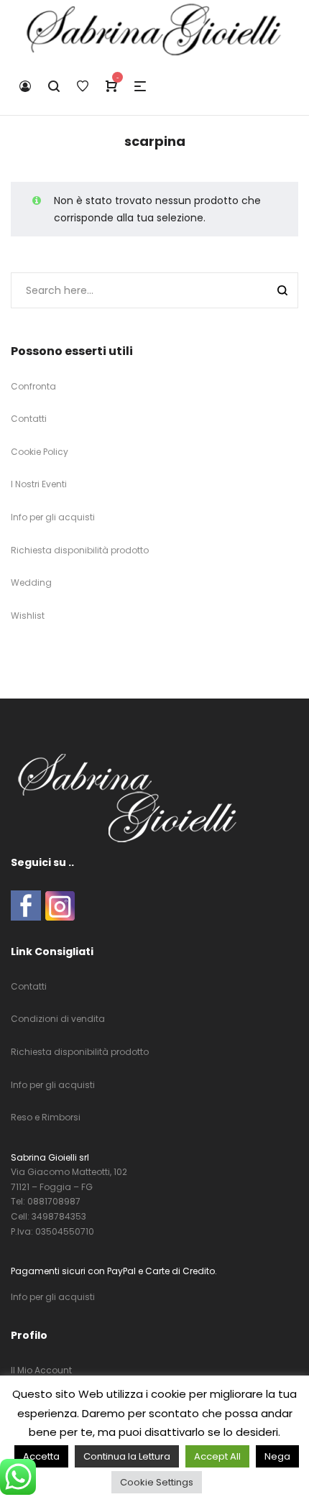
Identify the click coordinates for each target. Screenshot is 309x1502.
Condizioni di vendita (58, 1019)
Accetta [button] (41, 1456)
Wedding (31, 582)
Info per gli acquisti (53, 517)
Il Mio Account (41, 1370)
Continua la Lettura (126, 1456)
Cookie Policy (39, 452)
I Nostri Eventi (39, 484)
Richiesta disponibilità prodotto (80, 550)
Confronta (33, 386)
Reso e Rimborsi (45, 1117)
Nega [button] (277, 1456)
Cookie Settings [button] (156, 1482)
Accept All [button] (217, 1456)
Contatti (29, 419)
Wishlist (28, 615)
